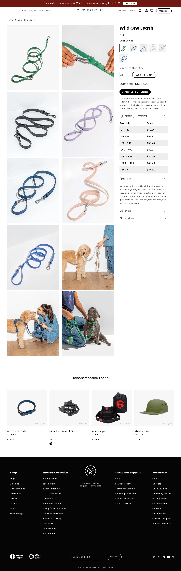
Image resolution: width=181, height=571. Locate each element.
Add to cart (144, 75)
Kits (48, 11)
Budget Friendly (51, 488)
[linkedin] (154, 557)
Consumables (17, 488)
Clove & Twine (90, 567)
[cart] (151, 11)
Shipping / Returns (125, 493)
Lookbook (48, 523)
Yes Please (130, 3)
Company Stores (161, 493)
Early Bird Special (52, 503)
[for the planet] (19, 557)
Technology (16, 513)
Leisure (14, 498)
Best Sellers (49, 483)
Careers (156, 483)
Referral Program (161, 518)
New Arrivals (49, 528)
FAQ (117, 478)
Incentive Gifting (52, 518)
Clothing (14, 483)
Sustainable (49, 533)
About (133, 11)
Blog (154, 478)
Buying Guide (37, 11)
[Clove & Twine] (90, 11)
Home (10, 20)
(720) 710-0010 (123, 503)
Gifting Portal (159, 498)
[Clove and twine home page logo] (90, 478)
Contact (164, 10)
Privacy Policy (123, 483)
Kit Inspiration (160, 503)
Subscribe (114, 557)
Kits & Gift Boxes (52, 493)
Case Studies (159, 488)
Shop (24, 11)
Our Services (159, 513)
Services (123, 11)
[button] (140, 11)
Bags (12, 478)
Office (13, 503)
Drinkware (15, 493)
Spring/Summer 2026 (54, 508)
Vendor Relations (161, 523)
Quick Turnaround (53, 513)
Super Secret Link (125, 498)
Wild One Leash (26, 20)
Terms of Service (125, 488)
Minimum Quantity (131, 68)
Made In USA (49, 498)
